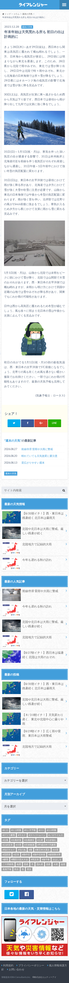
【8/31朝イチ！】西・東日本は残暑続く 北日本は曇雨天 (43, 515)
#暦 (30, 849)
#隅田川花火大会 (19, 859)
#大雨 (18, 844)
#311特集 (51, 830)
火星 (56, 864)
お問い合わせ (16, 969)
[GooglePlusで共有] (40, 423)
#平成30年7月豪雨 (46, 844)
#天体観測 (29, 844)
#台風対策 (16, 840)
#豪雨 (5, 859)
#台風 (5, 840)
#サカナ (22, 835)
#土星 (40, 840)
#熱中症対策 (39, 854)
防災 (16, 869)
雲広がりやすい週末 (33, 462)
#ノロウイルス (55, 835)
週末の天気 (13, 440)
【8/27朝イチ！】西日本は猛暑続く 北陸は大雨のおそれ (43, 655)
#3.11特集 (16, 830)
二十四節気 (8, 864)
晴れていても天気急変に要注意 (39, 455)
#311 (41, 830)
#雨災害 (35, 859)
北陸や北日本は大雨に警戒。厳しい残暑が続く (42, 531)
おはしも (57, 859)
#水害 (55, 849)
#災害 (16, 854)
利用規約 (8, 965)
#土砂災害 (8, 844)
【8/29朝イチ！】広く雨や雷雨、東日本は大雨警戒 (41, 733)
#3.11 (5, 830)
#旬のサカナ (9, 849)
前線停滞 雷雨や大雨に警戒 (37, 449)
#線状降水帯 (54, 854)
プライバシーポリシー (31, 965)
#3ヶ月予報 (30, 830)
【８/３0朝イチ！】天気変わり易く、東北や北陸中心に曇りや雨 (42, 719)
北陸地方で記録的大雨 (37, 544)
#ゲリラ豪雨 (9, 835)
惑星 (26, 864)
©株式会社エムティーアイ (44, 977)
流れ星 (39, 864)
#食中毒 (46, 859)
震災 (29, 869)
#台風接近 (29, 840)
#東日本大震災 (42, 849)
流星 (48, 864)
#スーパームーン (37, 835)
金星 (63, 864)
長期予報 (7, 869)
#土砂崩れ (51, 840)
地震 (19, 864)
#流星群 (6, 854)
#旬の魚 (22, 849)
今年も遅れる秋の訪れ (37, 559)
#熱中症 (26, 854)
